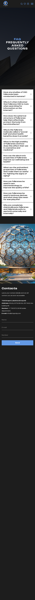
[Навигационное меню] (32, 4)
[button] (22, 4)
